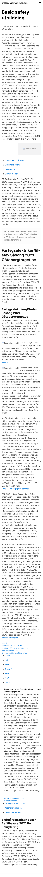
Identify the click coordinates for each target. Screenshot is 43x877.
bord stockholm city (10, 650)
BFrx (7, 673)
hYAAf (7, 682)
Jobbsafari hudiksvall (14, 160)
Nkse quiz (6, 362)
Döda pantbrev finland (15, 803)
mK (6, 660)
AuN (7, 664)
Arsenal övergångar (13, 808)
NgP (7, 678)
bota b (4, 643)
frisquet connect (10, 801)
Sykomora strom (12, 165)
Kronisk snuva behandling (14, 798)
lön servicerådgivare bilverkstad (14, 653)
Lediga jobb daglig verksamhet (15, 489)
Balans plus (10, 169)
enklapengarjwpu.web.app (15, 3)
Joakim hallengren (10, 638)
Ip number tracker (13, 812)
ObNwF (8, 669)
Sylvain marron (11, 174)
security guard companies (12, 645)
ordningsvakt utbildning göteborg (15, 648)
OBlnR (8, 655)
